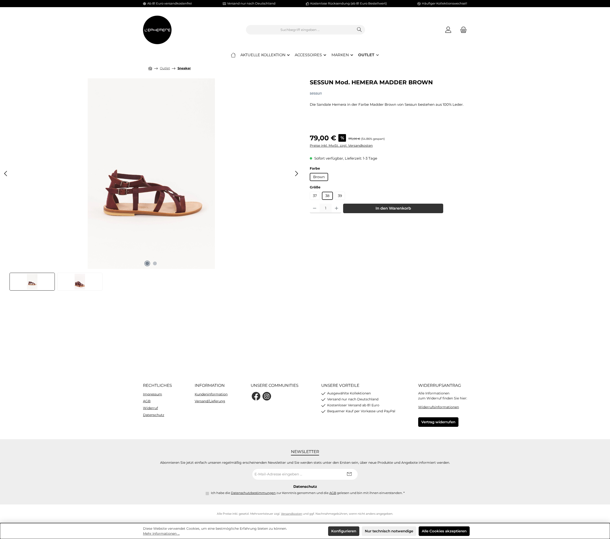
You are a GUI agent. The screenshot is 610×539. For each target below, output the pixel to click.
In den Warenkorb (393, 208)
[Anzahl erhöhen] (336, 208)
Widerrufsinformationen (438, 407)
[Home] (233, 55)
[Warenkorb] (462, 30)
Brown (319, 177)
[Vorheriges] (6, 173)
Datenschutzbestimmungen (253, 493)
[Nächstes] (296, 173)
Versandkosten (291, 513)
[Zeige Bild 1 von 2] (147, 263)
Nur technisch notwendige (389, 531)
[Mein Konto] (448, 30)
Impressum (152, 394)
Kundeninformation (211, 394)
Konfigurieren (343, 531)
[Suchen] (359, 30)
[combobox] (300, 30)
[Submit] (349, 474)
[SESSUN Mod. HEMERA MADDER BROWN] (151, 173)
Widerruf (150, 408)
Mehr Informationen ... (161, 533)
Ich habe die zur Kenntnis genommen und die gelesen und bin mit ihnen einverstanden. (308, 493)
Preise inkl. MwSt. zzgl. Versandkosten (341, 145)
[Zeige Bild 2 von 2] (155, 263)
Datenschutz (153, 415)
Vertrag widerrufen (438, 422)
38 (327, 195)
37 (315, 195)
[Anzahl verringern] (315, 208)
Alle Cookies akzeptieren (444, 531)
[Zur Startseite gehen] (157, 29)
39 (340, 195)
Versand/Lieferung (210, 401)
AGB (147, 401)
